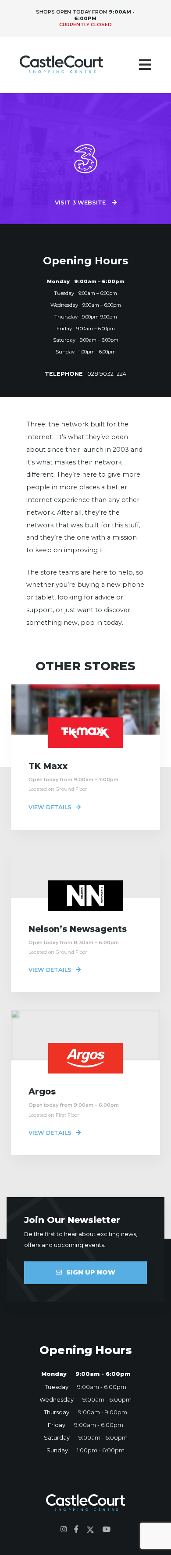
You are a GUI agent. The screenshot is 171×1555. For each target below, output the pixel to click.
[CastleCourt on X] (90, 1529)
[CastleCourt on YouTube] (106, 1529)
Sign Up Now (90, 1272)
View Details (49, 807)
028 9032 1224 (85, 374)
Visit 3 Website (81, 202)
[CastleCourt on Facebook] (76, 1529)
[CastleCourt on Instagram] (64, 1529)
